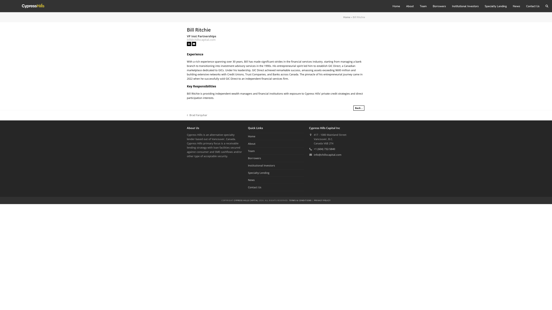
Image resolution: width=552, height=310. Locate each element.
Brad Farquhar (197, 115)
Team (251, 151)
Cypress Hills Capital (246, 200)
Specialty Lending (258, 173)
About (251, 143)
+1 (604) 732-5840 (324, 149)
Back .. (359, 108)
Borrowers (254, 158)
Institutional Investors (261, 165)
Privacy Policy (322, 200)
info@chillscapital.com (327, 154)
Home (346, 17)
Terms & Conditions (300, 200)
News (251, 180)
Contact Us (254, 187)
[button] (547, 6)
